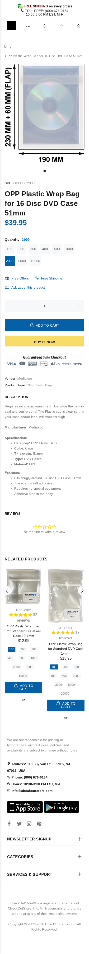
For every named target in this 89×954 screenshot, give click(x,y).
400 (45, 249)
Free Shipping (51, 278)
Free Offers (20, 278)
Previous (6, 590)
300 (33, 249)
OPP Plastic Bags (40, 385)
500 (57, 249)
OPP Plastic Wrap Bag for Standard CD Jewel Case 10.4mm (24, 631)
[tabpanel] (44, 113)
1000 (69, 249)
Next (82, 590)
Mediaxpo (24, 378)
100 (9, 249)
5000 (22, 261)
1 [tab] (44, 171)
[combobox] (37, 26)
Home (6, 46)
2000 (10, 261)
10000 (35, 261)
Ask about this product (28, 287)
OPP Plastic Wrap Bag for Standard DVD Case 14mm (66, 648)
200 (21, 249)
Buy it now (44, 342)
